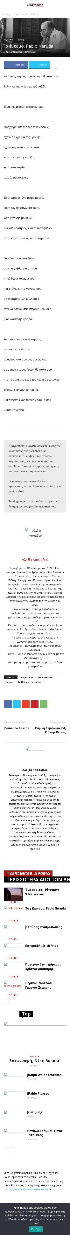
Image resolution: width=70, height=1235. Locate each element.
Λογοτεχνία (20, 14)
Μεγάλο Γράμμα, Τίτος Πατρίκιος (44, 1133)
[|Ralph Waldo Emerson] (13, 1079)
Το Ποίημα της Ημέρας (30, 681)
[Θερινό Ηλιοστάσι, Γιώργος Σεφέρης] (13, 987)
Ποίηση (35, 14)
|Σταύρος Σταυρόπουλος (43, 927)
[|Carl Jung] (13, 1117)
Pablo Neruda (45, 677)
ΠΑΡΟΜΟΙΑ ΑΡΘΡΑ (28, 873)
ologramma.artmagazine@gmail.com (29, 1189)
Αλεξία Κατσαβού (14, 51)
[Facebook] (35, 855)
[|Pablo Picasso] (13, 1098)
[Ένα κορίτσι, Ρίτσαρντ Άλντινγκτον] (13, 894)
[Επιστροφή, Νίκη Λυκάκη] (35, 1037)
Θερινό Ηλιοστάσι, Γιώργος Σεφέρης (39, 985)
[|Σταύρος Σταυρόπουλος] (13, 931)
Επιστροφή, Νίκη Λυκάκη (35, 1060)
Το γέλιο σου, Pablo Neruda (45, 908)
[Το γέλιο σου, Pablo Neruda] (13, 913)
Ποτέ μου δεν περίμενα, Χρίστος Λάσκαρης (43, 966)
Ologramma (26, 677)
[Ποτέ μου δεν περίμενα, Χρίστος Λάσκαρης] (13, 969)
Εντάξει (36, 1229)
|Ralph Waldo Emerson (44, 1075)
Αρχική (6, 14)
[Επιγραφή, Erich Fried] (13, 950)
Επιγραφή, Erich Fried (41, 946)
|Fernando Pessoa (16, 728)
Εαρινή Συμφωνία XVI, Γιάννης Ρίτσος (50, 730)
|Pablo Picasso (37, 1093)
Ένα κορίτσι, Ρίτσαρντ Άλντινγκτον (42, 892)
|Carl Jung (34, 1112)
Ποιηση (14, 902)
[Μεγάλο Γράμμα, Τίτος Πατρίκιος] (13, 1135)
